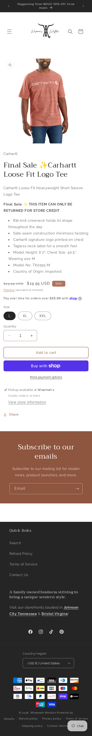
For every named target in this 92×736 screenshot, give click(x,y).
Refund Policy (21, 554)
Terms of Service (23, 564)
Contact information (60, 726)
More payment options (46, 377)
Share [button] (14, 414)
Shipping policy (32, 726)
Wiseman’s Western (43, 712)
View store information (27, 402)
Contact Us (18, 575)
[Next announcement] (83, 6)
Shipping (9, 290)
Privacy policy (51, 718)
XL (25, 316)
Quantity (10, 326)
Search (15, 543)
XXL (42, 316)
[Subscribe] (77, 488)
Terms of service (77, 718)
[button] (9, 31)
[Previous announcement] (9, 6)
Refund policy (28, 718)
